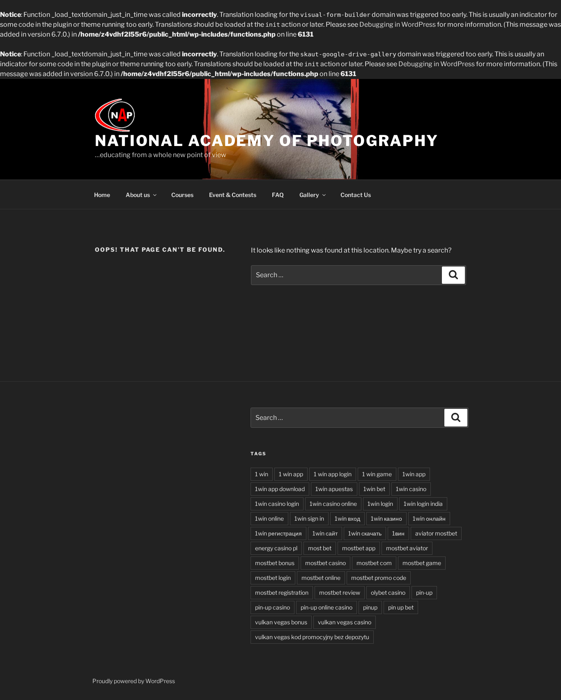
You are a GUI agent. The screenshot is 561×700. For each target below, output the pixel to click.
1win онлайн (429, 518)
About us (138, 194)
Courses (182, 194)
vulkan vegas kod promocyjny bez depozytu (312, 636)
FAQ (278, 194)
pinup (370, 607)
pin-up (424, 592)
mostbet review (339, 592)
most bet (319, 548)
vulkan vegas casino (344, 622)
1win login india (423, 503)
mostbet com (374, 562)
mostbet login (273, 577)
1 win (261, 474)
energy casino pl (276, 548)
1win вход (347, 518)
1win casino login (277, 503)
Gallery (309, 194)
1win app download (280, 488)
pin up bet (401, 607)
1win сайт (325, 533)
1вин (398, 533)
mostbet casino (325, 562)
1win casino (411, 488)
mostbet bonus (274, 562)
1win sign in (309, 518)
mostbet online (320, 577)
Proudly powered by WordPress (133, 680)
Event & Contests (232, 194)
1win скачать (365, 533)
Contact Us (355, 194)
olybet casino (388, 592)
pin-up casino (272, 607)
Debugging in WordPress (397, 24)
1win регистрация (278, 533)
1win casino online (333, 503)
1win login (380, 503)
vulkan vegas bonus (281, 622)
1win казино (386, 518)
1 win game (377, 474)
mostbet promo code (378, 577)
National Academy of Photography (267, 141)
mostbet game (421, 562)
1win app (413, 474)
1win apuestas (334, 488)
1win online (269, 518)
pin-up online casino (326, 607)
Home (102, 194)
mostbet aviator (407, 548)
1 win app (291, 474)
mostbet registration (281, 592)
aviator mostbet (436, 533)
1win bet (374, 488)
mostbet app (358, 548)
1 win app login (333, 474)
